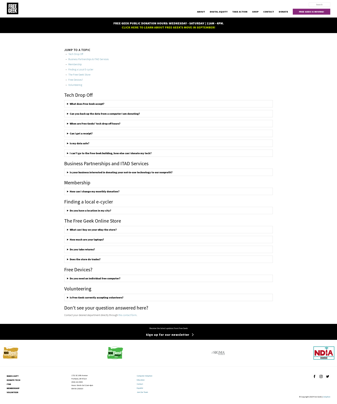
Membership (75, 64)
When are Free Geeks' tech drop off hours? (95, 123)
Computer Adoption (144, 376)
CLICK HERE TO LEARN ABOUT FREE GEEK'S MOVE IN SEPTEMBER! (168, 27)
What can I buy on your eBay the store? (93, 229)
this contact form (127, 315)
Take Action (239, 11)
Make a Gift (13, 376)
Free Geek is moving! (311, 11)
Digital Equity (219, 11)
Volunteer (12, 392)
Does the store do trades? (85, 259)
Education (141, 380)
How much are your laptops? (87, 239)
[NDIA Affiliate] (323, 358)
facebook (314, 376)
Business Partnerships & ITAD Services (88, 59)
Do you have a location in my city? (90, 210)
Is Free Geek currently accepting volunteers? (96, 297)
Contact (268, 11)
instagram (321, 376)
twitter (327, 376)
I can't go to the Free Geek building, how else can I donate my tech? (111, 153)
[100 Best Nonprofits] (11, 358)
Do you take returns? (82, 249)
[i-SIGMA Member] (218, 358)
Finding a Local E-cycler (80, 69)
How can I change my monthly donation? (94, 191)
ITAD (9, 384)
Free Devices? (75, 79)
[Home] (12, 9)
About (201, 11)
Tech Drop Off (75, 54)
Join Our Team (142, 392)
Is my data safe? (79, 143)
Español (140, 388)
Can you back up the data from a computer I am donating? (105, 113)
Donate (283, 11)
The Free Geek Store (79, 74)
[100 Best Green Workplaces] (115, 358)
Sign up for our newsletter (167, 335)
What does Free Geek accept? (87, 103)
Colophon (326, 397)
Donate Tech (13, 380)
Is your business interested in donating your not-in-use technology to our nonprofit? (121, 172)
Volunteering (75, 84)
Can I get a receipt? (81, 133)
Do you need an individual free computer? (95, 278)
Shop (255, 11)
